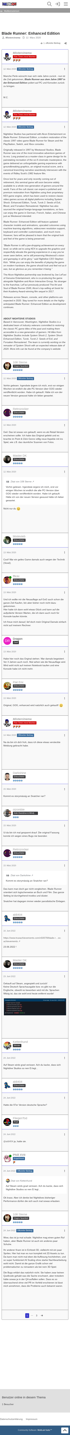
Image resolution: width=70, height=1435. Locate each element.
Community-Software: (35, 1430)
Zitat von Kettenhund (21, 1180)
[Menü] (66, 4)
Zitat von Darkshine (21, 875)
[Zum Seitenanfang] (64, 1430)
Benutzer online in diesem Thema (24, 1397)
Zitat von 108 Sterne (21, 481)
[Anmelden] (57, 4)
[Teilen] (65, 43)
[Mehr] (64, 69)
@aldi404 (8, 1141)
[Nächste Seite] (42, 1315)
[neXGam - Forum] (9, 4)
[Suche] (49, 4)
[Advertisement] (28, 22)
